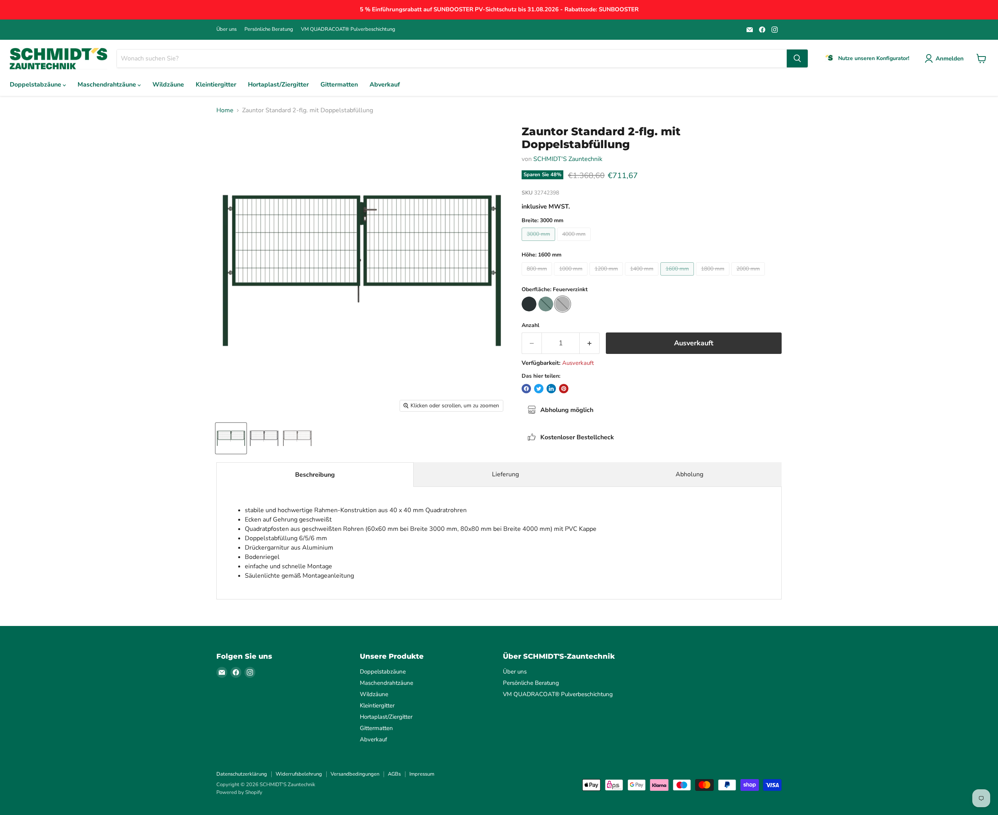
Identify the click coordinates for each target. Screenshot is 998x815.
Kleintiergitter (216, 84)
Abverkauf (385, 84)
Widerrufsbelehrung (299, 774)
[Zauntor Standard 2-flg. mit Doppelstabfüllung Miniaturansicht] (231, 438)
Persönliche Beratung (268, 29)
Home (225, 110)
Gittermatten (339, 84)
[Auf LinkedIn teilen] (551, 388)
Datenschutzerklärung (241, 774)
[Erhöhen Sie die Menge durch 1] (590, 343)
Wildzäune (168, 84)
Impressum (421, 774)
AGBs (394, 774)
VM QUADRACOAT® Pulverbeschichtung (348, 29)
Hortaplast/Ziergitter (278, 84)
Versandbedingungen (355, 774)
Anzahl (530, 325)
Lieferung (505, 474)
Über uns (226, 29)
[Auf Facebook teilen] (526, 388)
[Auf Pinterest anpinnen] (563, 388)
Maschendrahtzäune (108, 84)
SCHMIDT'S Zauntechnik (567, 159)
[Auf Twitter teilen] (538, 388)
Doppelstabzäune (36, 84)
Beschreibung (315, 474)
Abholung (689, 474)
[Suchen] (797, 58)
